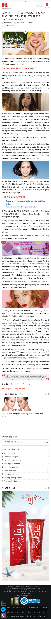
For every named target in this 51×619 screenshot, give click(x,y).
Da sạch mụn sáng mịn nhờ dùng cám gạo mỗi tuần (22, 414)
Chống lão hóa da (10, 467)
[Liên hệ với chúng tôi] (3, 615)
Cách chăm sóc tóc (11, 474)
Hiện (32, 68)
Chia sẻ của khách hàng (12, 481)
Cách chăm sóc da (11, 471)
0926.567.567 (32, 596)
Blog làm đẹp (12, 449)
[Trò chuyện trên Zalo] (3, 603)
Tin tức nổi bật (9, 453)
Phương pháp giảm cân (12, 478)
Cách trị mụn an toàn (11, 464)
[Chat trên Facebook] (3, 609)
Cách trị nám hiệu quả (12, 460)
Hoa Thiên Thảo (9, 26)
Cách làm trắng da (10, 457)
